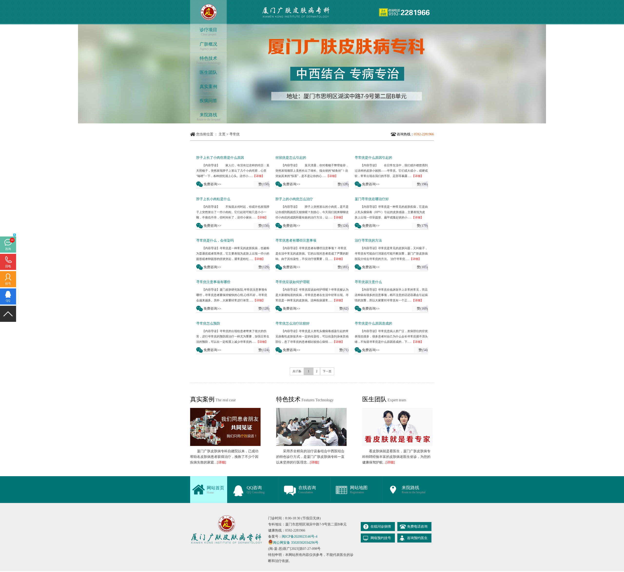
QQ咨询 (255, 489)
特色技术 (208, 60)
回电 (8, 266)
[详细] (221, 462)
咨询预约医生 (417, 538)
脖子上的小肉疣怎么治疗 (294, 199)
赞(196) (422, 184)
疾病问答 (208, 102)
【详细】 (258, 176)
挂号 (8, 283)
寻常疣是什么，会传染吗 (215, 240)
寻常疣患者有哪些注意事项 (295, 240)
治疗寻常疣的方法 (368, 240)
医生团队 (208, 74)
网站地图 (359, 489)
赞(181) (343, 267)
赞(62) (344, 308)
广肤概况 (208, 46)
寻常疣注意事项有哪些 (213, 282)
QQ (8, 300)
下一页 (327, 371)
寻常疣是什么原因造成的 (373, 323)
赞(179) (422, 225)
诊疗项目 (208, 31)
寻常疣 (234, 134)
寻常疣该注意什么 (368, 282)
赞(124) (343, 225)
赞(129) (263, 267)
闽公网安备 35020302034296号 (295, 542)
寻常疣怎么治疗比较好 (292, 323)
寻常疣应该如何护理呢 (292, 282)
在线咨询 (307, 489)
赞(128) (343, 184)
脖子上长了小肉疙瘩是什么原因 (220, 157)
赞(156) (263, 225)
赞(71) (344, 350)
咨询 (8, 249)
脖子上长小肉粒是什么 (213, 199)
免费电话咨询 (417, 526)
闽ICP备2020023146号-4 (299, 536)
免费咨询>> (212, 184)
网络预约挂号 (380, 538)
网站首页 (215, 489)
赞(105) (422, 267)
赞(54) (423, 350)
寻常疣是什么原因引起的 (373, 157)
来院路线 (208, 116)
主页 (222, 134)
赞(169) (422, 308)
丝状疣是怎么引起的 (290, 157)
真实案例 (208, 88)
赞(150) (263, 184)
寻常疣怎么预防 (208, 323)
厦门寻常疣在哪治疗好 (372, 199)
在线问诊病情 (380, 526)
